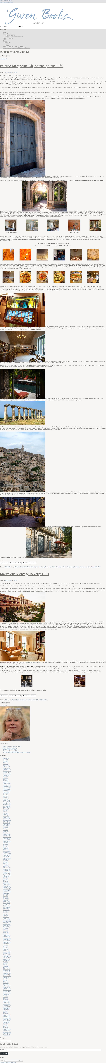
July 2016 (5, 928)
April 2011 (5, 1013)
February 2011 (6, 1015)
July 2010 (5, 1023)
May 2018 (5, 897)
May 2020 (5, 863)
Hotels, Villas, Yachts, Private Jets (14, 36)
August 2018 (6, 893)
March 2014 (6, 967)
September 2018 (7, 891)
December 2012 (7, 988)
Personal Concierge (8, 38)
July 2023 (5, 810)
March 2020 (6, 866)
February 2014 (6, 969)
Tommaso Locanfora (85, 566)
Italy (40, 566)
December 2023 (7, 803)
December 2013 (7, 971)
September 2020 (7, 858)
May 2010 (5, 1026)
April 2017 (5, 915)
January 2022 (6, 835)
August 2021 (6, 842)
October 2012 (6, 991)
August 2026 (6, 758)
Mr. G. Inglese (59, 566)
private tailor (76, 566)
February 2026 (6, 766)
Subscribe (4, 1053)
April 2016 (5, 932)
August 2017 (6, 910)
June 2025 (5, 778)
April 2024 (5, 797)
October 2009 (6, 1035)
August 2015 (6, 943)
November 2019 (7, 872)
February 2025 (6, 783)
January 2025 (6, 785)
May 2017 (5, 914)
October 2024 (6, 789)
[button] (10, 226)
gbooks (15, 72)
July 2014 (5, 962)
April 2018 (5, 898)
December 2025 (7, 769)
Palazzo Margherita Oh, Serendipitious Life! (31, 66)
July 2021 (5, 844)
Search (1, 26)
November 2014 (7, 956)
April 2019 (5, 882)
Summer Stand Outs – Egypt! (10, 749)
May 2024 (5, 796)
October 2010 (6, 1021)
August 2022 (6, 825)
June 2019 (5, 879)
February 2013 (6, 985)
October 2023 (6, 806)
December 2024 (7, 786)
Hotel (6, 566)
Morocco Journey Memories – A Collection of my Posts (16, 48)
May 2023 (5, 813)
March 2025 (6, 782)
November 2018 (7, 889)
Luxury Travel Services (9, 34)
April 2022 (5, 831)
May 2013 (5, 981)
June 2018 (5, 896)
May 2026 (5, 762)
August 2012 (6, 994)
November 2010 (7, 1019)
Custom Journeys (10, 35)
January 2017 (6, 919)
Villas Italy (97, 566)
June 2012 (5, 997)
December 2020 (7, 853)
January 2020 (6, 869)
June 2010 (5, 1025)
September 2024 (7, 790)
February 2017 (6, 918)
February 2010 (6, 1029)
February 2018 (6, 901)
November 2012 (7, 990)
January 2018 (6, 903)
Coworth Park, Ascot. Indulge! (10, 751)
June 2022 (5, 828)
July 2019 (5, 877)
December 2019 (7, 870)
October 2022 (6, 823)
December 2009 (7, 1032)
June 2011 (5, 1011)
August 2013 (6, 977)
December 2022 (7, 820)
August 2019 (6, 876)
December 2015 (7, 938)
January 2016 (6, 936)
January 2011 (6, 1016)
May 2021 (5, 846)
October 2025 (6, 772)
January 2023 (6, 818)
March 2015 (6, 950)
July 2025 (5, 776)
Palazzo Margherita (68, 566)
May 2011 (5, 1012)
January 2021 (6, 852)
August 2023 (6, 809)
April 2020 (5, 865)
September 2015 (7, 942)
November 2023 (7, 804)
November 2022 (7, 821)
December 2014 (7, 955)
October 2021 (6, 839)
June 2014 (5, 963)
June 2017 (5, 912)
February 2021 (6, 851)
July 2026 (5, 759)
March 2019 (6, 883)
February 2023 (6, 817)
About (4, 39)
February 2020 (6, 868)
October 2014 (6, 957)
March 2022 (6, 832)
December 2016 (7, 921)
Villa (9, 566)
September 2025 (7, 773)
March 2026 (6, 765)
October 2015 (6, 941)
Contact (5, 41)
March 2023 (6, 816)
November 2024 (7, 787)
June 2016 (5, 929)
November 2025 (7, 771)
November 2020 (7, 855)
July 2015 (5, 945)
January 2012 (6, 1004)
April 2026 (5, 764)
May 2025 (5, 779)
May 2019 (5, 880)
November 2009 (7, 1033)
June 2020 (5, 862)
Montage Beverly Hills (32, 699)
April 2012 (5, 999)
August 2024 (6, 792)
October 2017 (6, 907)
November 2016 (7, 922)
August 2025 (6, 775)
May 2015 (5, 948)
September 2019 (7, 875)
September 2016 (7, 925)
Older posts (3, 58)
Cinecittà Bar (23, 566)
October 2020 (6, 856)
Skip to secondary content (6, 2)
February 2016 (6, 935)
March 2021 (6, 849)
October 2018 (6, 890)
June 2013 (5, 980)
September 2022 (7, 824)
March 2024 (6, 799)
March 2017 (6, 917)
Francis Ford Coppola (32, 566)
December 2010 (7, 1018)
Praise (7, 45)
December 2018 (7, 887)
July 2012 (5, 995)
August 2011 (6, 1009)
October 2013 (6, 974)
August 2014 (6, 960)
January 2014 (6, 970)
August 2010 (6, 1022)
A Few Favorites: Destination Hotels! (12, 746)
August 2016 (6, 926)
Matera (53, 566)
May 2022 (5, 830)
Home (4, 32)
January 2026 (6, 768)
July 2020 (5, 860)
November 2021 (7, 838)
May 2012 (5, 998)
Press (7, 43)
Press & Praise (6, 42)
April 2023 (5, 814)
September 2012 (7, 992)
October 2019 (6, 873)
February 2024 (6, 800)
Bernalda (17, 566)
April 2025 (5, 780)
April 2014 (5, 966)
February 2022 (6, 834)
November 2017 (7, 905)
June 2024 (5, 795)
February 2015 (6, 952)
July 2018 (5, 894)
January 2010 (6, 1030)
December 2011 (7, 1005)
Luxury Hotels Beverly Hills (19, 699)
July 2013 (5, 978)
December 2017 (7, 904)
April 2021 (5, 848)
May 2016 (5, 931)
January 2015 (6, 953)
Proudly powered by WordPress (8, 1062)
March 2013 (6, 984)
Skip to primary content (5, 0)
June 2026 (5, 761)
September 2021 (7, 841)
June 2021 (5, 845)
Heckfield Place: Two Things (10, 748)
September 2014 (7, 959)
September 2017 (7, 908)
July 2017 (5, 911)
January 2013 (6, 987)
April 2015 (5, 949)
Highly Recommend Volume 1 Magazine (13, 46)
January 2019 (6, 886)
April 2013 (5, 983)
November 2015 (7, 939)
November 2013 (7, 973)
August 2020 (6, 859)
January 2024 (6, 802)
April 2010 (5, 1028)
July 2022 (5, 827)
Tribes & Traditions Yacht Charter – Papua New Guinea (16, 752)
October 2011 (6, 1006)
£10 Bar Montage (43, 699)
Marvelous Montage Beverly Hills (24, 574)
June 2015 (5, 946)
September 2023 (7, 807)
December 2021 (7, 837)
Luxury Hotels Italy (46, 566)
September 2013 (7, 976)
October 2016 (6, 924)
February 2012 (6, 1002)
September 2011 (7, 1008)
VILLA (93, 566)
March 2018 (6, 900)
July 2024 (5, 793)
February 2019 (6, 884)
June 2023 (5, 811)
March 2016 (6, 933)
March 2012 (6, 1001)
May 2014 (5, 964)
